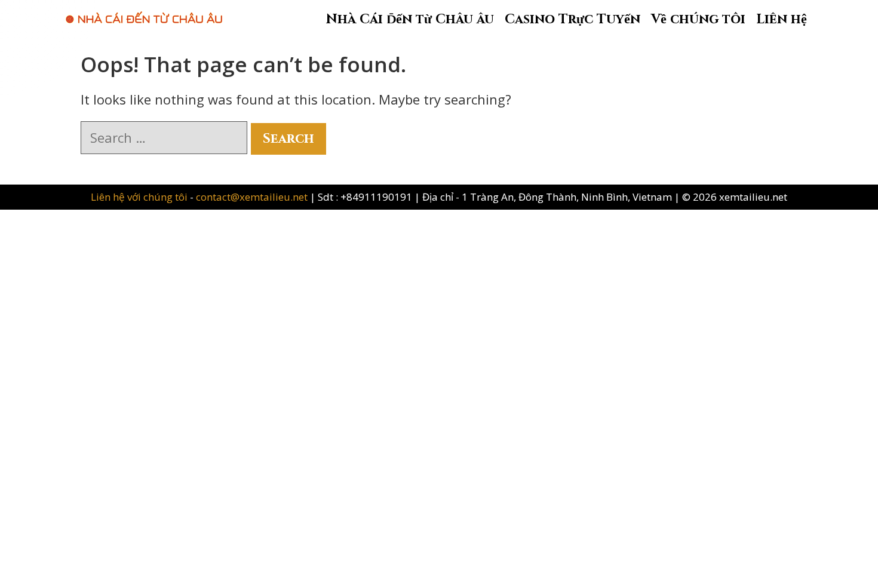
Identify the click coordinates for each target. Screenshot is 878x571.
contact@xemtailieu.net (252, 197)
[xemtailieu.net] (144, 11)
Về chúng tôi (698, 19)
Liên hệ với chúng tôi (140, 197)
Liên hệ (781, 19)
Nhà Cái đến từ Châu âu (410, 19)
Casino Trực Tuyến (572, 19)
